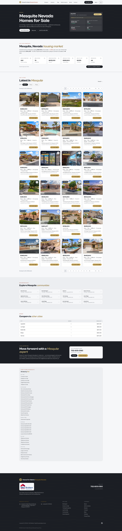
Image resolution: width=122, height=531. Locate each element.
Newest (25, 84)
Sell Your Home (87, 506)
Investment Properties (25, 419)
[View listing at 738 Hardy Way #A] (71, 187)
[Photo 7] (33, 105)
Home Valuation (66, 514)
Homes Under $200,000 (26, 425)
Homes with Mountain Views (26, 403)
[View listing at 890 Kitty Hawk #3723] (50, 129)
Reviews (85, 508)
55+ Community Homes (26, 389)
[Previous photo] (21, 99)
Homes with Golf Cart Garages (27, 397)
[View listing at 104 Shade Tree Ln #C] (93, 217)
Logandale (23, 323)
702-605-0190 (89, 2)
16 (98, 88)
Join (101, 2)
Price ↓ (36, 84)
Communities (65, 512)
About (70, 2)
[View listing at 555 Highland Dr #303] (50, 158)
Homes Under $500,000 (26, 431)
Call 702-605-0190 (43, 30)
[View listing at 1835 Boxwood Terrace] (50, 217)
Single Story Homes (25, 456)
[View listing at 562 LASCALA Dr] (71, 217)
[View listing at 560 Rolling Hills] (71, 246)
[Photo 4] (28, 105)
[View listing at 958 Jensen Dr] (29, 187)
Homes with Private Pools (26, 404)
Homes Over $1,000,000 (26, 423)
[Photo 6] (31, 105)
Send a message (83, 355)
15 (95, 88)
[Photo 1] (24, 105)
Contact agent (34, 117)
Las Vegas (23, 326)
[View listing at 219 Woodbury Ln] (71, 129)
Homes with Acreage (25, 448)
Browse (46, 2)
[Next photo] (37, 99)
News (85, 512)
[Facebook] (102, 523)
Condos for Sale (24, 376)
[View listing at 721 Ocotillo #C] (93, 99)
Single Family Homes (25, 382)
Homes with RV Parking (25, 409)
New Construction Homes (26, 454)
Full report (98, 14)
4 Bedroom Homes (25, 442)
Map (58, 2)
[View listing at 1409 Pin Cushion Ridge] (29, 217)
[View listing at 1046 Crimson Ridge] (29, 158)
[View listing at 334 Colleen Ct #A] (29, 129)
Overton (22, 335)
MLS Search (65, 503)
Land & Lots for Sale (25, 380)
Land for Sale (65, 510)
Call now (74, 355)
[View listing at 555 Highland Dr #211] (71, 158)
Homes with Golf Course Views (27, 399)
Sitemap (86, 514)
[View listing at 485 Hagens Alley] (29, 99)
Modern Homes (24, 452)
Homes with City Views (25, 394)
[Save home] (37, 94)
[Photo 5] (30, 105)
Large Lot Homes (24, 450)
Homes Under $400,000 (26, 429)
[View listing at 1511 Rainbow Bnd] (50, 246)
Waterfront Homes (25, 415)
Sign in (96, 2)
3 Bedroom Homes (25, 440)
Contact (75, 2)
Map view (34, 30)
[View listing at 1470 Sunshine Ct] (93, 129)
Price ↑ (31, 84)
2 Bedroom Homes (25, 438)
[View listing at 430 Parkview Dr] (29, 246)
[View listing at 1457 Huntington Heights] (93, 246)
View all (100, 81)
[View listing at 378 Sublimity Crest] (50, 187)
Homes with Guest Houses (26, 401)
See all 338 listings (25, 30)
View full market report (94, 66)
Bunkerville (23, 329)
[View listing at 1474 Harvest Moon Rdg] (50, 99)
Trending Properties (67, 508)
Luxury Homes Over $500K (26, 433)
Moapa (22, 332)
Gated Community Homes (26, 390)
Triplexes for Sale (24, 384)
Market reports (64, 2)
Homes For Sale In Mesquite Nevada (29, 527)
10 (89, 88)
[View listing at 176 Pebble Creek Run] (93, 158)
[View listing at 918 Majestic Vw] (93, 187)
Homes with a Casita (25, 411)
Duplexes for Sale (24, 378)
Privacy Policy (87, 516)
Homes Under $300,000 (26, 427)
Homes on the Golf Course (26, 393)
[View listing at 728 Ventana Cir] (71, 99)
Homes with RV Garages (26, 407)
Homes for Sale (66, 506)
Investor (52, 2)
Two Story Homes (24, 458)
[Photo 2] (25, 105)
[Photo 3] (27, 105)
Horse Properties (24, 413)
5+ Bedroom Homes (25, 444)
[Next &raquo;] (101, 88)
